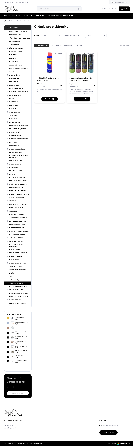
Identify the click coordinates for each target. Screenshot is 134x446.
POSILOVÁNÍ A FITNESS (16, 65)
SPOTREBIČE (13, 108)
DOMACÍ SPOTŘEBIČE (15, 51)
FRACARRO (12, 58)
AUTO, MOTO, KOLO (15, 45)
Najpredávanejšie (42, 45)
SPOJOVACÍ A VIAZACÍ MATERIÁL (19, 231)
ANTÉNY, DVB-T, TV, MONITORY (18, 31)
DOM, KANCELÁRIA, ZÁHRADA (18, 129)
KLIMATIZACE (13, 55)
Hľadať (79, 8)
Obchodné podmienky (21, 2)
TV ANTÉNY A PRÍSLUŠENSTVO (18, 92)
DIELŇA (11, 273)
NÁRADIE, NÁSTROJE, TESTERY (18, 125)
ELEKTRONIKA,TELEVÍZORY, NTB (18, 286)
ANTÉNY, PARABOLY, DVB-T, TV (18, 184)
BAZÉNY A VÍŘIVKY (14, 75)
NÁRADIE (12, 174)
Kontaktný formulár (17, 393)
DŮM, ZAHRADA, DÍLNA (16, 48)
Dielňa (11, 276)
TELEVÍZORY (13, 115)
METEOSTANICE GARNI (16, 160)
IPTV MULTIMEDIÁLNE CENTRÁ (18, 293)
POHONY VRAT (13, 61)
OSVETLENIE (13, 211)
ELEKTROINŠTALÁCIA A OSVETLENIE (16, 245)
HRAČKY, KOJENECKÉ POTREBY (18, 296)
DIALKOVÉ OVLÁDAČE (15, 256)
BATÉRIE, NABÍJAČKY (15, 152)
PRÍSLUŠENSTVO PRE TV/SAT (18, 253)
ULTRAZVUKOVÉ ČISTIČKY (17, 234)
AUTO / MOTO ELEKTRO (16, 238)
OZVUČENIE (12, 201)
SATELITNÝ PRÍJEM (15, 95)
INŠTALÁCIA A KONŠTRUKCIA (18, 191)
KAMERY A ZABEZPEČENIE (17, 149)
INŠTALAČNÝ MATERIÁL (16, 88)
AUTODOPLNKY (14, 167)
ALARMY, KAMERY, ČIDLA (16, 197)
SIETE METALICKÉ (14, 132)
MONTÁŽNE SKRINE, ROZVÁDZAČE (19, 139)
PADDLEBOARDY (14, 78)
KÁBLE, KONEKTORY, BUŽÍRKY (18, 181)
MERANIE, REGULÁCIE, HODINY (18, 221)
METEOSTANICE (14, 105)
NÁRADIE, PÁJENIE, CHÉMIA (17, 224)
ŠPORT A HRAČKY (14, 112)
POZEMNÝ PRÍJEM (14, 249)
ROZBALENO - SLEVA (15, 35)
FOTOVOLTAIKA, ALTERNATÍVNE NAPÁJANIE (18, 156)
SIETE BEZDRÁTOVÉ (15, 135)
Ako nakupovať (8, 2)
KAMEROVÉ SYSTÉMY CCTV (17, 263)
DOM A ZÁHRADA (14, 85)
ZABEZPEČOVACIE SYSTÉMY (17, 303)
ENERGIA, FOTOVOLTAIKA (16, 187)
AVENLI (11, 71)
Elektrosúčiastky (14, 280)
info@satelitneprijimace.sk (19, 387)
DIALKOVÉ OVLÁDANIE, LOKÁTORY (19, 194)
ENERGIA (12, 98)
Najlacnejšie (56, 45)
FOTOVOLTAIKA (14, 82)
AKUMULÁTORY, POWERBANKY (18, 269)
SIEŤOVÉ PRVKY (14, 259)
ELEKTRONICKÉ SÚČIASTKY (17, 177)
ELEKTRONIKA (13, 102)
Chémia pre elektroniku (16, 283)
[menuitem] (13, 16)
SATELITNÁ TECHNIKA (16, 241)
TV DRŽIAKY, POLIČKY (15, 266)
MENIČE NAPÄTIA (14, 145)
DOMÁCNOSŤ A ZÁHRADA (16, 214)
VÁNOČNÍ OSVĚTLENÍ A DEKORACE (19, 38)
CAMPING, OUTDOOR (15, 170)
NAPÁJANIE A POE (14, 122)
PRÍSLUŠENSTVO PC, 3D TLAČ (18, 204)
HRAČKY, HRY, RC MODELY (16, 207)
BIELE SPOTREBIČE (15, 300)
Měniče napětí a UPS (15, 41)
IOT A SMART (13, 142)
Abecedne (79, 45)
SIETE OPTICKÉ (13, 118)
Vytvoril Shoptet (111, 443)
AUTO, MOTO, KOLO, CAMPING (18, 217)
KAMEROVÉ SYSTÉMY (15, 164)
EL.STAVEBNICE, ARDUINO (17, 228)
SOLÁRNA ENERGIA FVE (16, 290)
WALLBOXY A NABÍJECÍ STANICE (18, 68)
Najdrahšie (68, 45)
